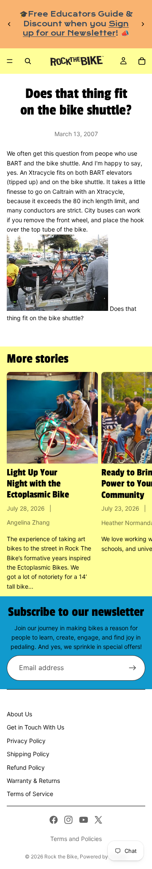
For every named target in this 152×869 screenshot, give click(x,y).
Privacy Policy (26, 740)
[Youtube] (84, 820)
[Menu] (9, 61)
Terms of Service (30, 793)
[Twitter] (98, 820)
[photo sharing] (57, 308)
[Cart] (142, 61)
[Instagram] (68, 820)
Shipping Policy (28, 753)
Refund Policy (26, 767)
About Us (19, 714)
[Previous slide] (9, 24)
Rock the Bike (60, 856)
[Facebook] (54, 820)
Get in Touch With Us (35, 727)
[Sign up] (132, 668)
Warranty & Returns (33, 780)
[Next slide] (142, 24)
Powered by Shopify (104, 856)
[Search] (28, 61)
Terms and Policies (76, 838)
